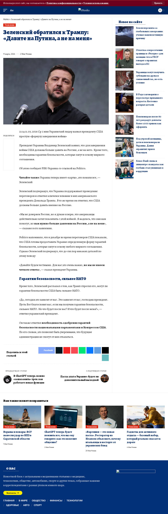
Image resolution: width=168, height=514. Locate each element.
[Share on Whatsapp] (29, 46)
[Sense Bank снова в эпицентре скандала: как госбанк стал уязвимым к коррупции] (125, 169)
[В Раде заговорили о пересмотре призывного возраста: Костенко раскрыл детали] (125, 103)
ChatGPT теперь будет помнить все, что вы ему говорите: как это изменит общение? (60, 437)
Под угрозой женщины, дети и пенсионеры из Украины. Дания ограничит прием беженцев (149, 145)
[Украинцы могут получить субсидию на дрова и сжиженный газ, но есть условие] (125, 80)
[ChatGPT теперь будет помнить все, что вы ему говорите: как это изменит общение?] (63, 417)
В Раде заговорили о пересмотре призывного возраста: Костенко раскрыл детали (149, 99)
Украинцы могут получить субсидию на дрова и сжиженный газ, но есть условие (150, 77)
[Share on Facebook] (5, 46)
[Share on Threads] (65, 46)
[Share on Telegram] (59, 46)
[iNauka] (84, 10)
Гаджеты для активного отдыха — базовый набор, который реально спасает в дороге (143, 437)
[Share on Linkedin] (35, 46)
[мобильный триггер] (6, 10)
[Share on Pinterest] (23, 46)
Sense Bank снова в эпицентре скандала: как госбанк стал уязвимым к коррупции (150, 166)
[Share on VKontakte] (53, 46)
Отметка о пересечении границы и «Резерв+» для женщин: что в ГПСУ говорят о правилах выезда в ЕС (149, 57)
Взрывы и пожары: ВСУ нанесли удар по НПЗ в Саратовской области (17, 435)
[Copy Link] (71, 46)
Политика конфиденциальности (63, 3)
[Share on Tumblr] (41, 46)
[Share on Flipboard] (17, 46)
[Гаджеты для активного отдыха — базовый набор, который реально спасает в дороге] (146, 417)
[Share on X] (11, 46)
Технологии (9, 25)
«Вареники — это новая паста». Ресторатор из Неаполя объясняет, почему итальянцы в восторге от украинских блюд (103, 438)
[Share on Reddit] (47, 46)
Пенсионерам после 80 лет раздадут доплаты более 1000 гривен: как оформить (148, 122)
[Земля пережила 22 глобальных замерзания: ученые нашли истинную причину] (125, 36)
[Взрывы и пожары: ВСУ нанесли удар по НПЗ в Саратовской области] (22, 417)
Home (6, 19)
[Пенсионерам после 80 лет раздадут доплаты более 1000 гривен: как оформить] (125, 125)
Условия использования (96, 3)
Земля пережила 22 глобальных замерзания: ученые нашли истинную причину (149, 33)
